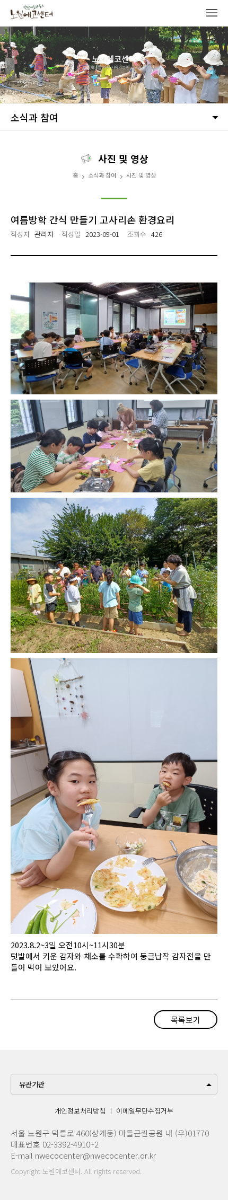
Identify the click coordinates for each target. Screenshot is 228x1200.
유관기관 (32, 1084)
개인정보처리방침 (80, 1111)
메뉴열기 (211, 13)
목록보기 (185, 1019)
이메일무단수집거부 (144, 1111)
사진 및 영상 (141, 175)
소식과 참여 (34, 117)
